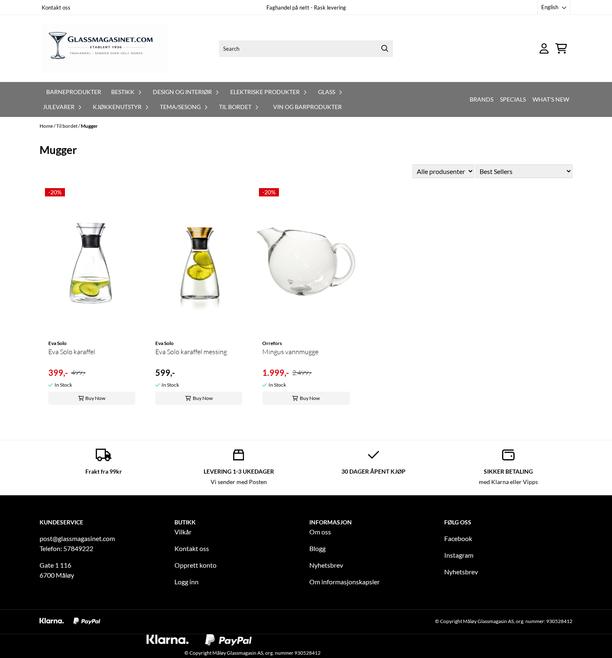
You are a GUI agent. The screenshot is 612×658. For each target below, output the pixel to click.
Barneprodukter (73, 91)
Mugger (89, 126)
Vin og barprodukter (307, 106)
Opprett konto (195, 565)
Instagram (458, 555)
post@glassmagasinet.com (77, 538)
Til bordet (67, 126)
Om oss (320, 532)
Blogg (317, 548)
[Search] (384, 48)
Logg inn (186, 582)
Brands (481, 99)
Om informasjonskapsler (344, 582)
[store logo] (105, 48)
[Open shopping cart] (561, 48)
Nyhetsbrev (326, 565)
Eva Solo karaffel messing (191, 352)
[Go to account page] (544, 48)
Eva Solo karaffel (71, 352)
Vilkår (183, 532)
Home (47, 126)
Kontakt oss (56, 7)
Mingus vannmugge (290, 352)
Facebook (458, 538)
